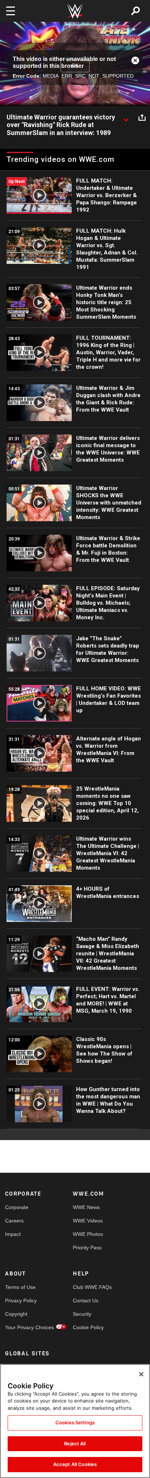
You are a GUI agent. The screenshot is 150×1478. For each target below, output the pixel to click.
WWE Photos (88, 1234)
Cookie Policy (88, 1327)
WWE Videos (88, 1221)
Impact (13, 1234)
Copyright (16, 1314)
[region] (75, 1421)
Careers (14, 1221)
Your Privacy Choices (22, 1327)
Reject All (75, 1443)
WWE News (86, 1207)
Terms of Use (20, 1287)
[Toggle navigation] (10, 11)
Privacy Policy (21, 1300)
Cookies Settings (75, 1422)
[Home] (75, 11)
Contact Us (85, 1300)
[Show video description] (126, 118)
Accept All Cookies (75, 1464)
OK (75, 65)
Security (82, 1314)
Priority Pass (87, 1247)
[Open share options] (142, 118)
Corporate (16, 1207)
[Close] (141, 1374)
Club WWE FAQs (90, 1287)
